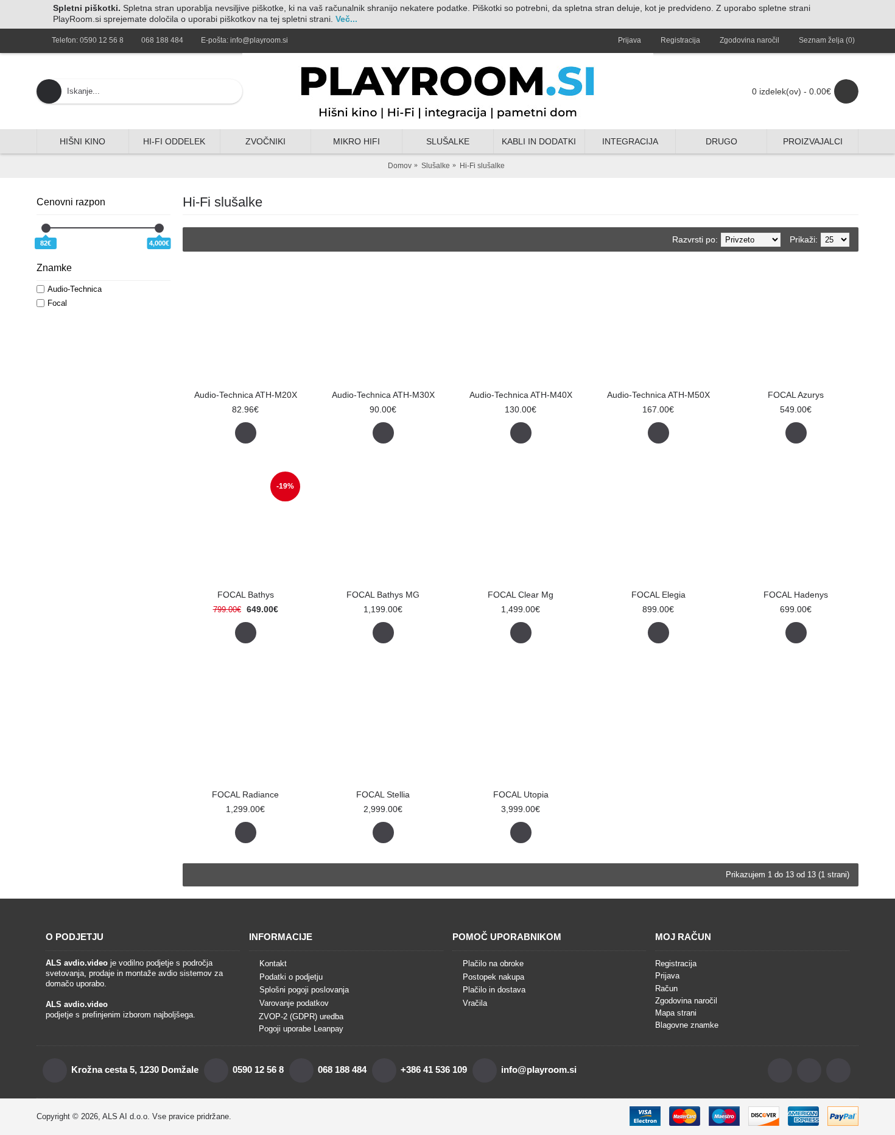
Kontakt (273, 963)
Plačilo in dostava (494, 990)
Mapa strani (676, 1012)
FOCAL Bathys (245, 594)
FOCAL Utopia (521, 794)
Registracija (676, 963)
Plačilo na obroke (493, 963)
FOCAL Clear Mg (520, 594)
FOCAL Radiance (245, 794)
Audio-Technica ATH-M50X (658, 395)
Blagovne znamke (686, 1025)
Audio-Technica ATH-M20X (245, 395)
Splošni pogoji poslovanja (304, 990)
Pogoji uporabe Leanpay (301, 1028)
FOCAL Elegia (658, 594)
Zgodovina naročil (686, 1000)
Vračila (475, 1003)
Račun (666, 988)
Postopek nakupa (493, 976)
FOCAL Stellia (383, 794)
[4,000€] (159, 228)
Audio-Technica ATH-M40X (520, 395)
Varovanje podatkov (294, 1003)
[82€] (46, 228)
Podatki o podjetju (291, 976)
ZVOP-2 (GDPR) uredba (301, 1016)
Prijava (667, 975)
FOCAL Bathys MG (382, 594)
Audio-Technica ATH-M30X (383, 395)
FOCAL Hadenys (795, 594)
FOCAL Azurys (796, 395)
